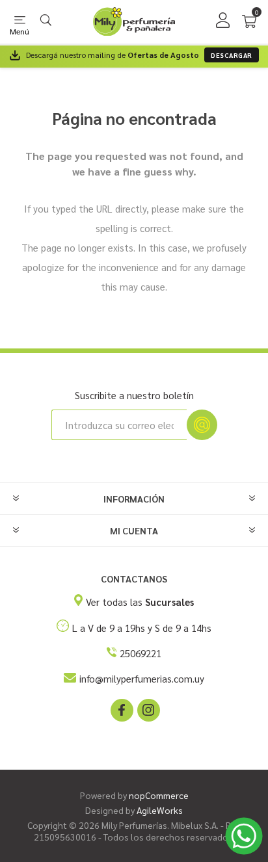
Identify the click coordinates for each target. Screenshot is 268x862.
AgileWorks (160, 810)
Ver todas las (140, 601)
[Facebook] (121, 709)
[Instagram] (147, 709)
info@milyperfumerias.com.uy (141, 678)
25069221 (140, 653)
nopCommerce (159, 795)
